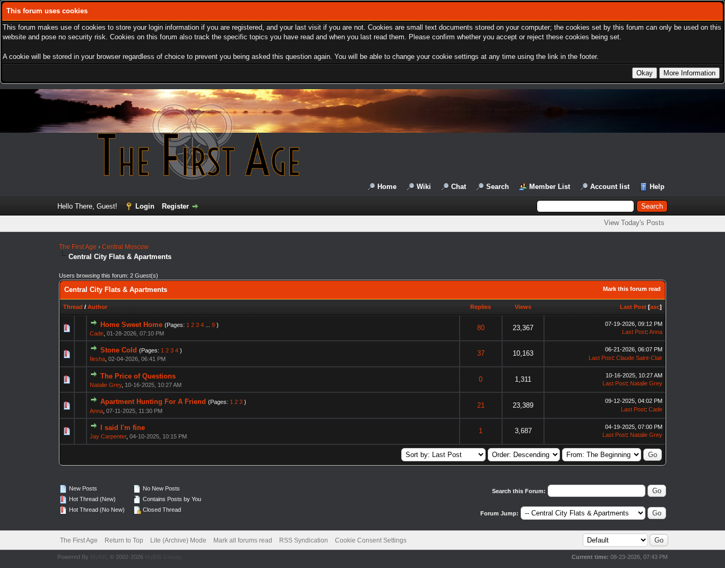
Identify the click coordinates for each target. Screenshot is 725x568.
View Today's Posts (634, 223)
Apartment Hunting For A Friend (153, 402)
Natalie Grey (106, 385)
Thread (73, 307)
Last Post (633, 307)
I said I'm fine (122, 428)
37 (481, 353)
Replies (480, 307)
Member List (549, 187)
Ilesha (97, 359)
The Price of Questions (138, 376)
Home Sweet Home (131, 325)
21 (481, 405)
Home (386, 187)
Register (175, 206)
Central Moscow (125, 247)
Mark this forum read (632, 289)
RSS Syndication (303, 540)
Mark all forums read (242, 540)
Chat (458, 187)
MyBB (98, 557)
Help (657, 187)
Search (497, 187)
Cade (96, 333)
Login (144, 206)
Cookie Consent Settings (371, 540)
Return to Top (124, 540)
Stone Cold (118, 350)
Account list (609, 187)
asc (655, 307)
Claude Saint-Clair (639, 358)
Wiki (424, 187)
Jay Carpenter (108, 436)
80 (481, 328)
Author (97, 307)
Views (523, 307)
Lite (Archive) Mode (178, 540)
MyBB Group (163, 557)
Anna (655, 332)
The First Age (78, 247)
